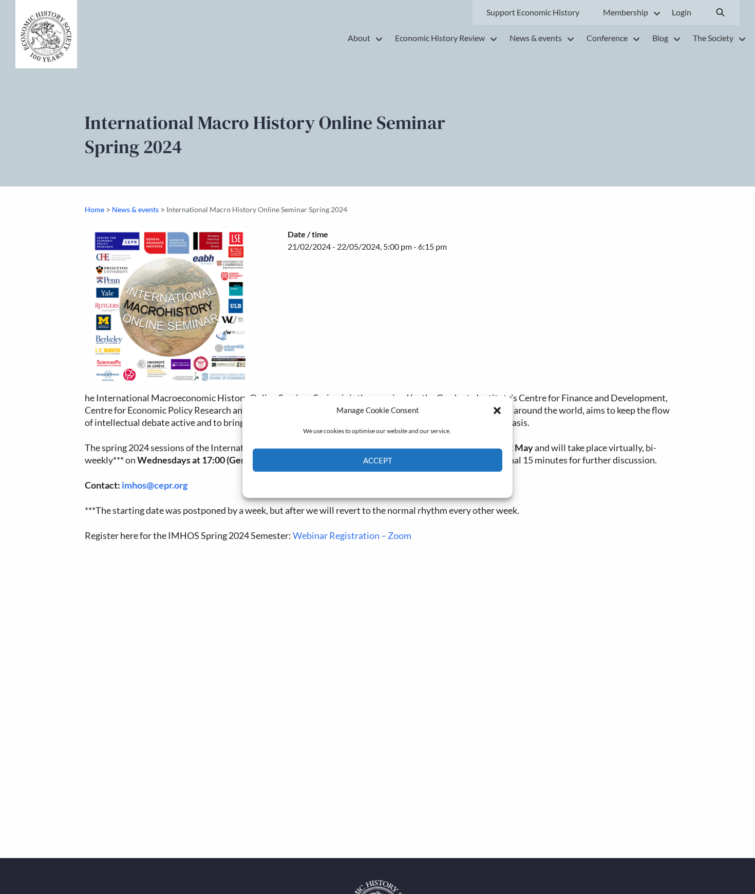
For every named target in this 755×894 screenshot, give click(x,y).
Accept (377, 460)
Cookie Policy (353, 484)
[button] (497, 410)
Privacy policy (395, 484)
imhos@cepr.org (154, 485)
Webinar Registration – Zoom (352, 535)
